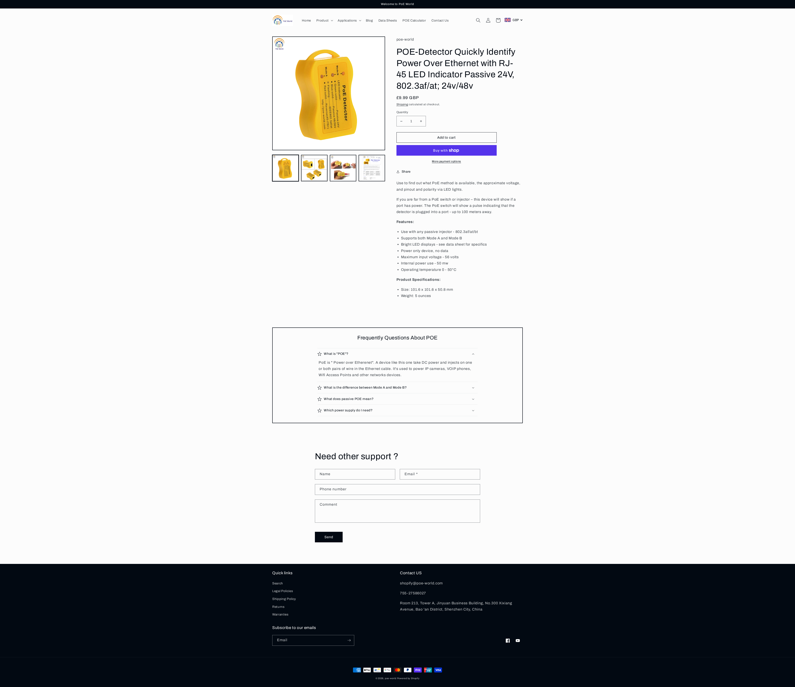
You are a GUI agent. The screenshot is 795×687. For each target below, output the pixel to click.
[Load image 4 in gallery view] (372, 168)
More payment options (446, 161)
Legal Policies (282, 591)
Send (328, 537)
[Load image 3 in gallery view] (343, 168)
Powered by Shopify (408, 678)
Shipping (402, 104)
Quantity (402, 112)
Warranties (280, 614)
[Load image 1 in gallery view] (285, 168)
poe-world (390, 678)
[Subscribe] (349, 640)
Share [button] (406, 171)
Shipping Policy (284, 599)
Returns (278, 606)
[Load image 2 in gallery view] (314, 168)
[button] (324, 20)
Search (277, 583)
